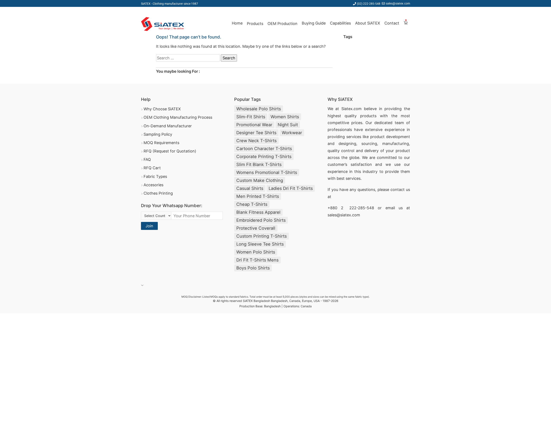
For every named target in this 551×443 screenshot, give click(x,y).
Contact (391, 23)
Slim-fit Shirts (250, 116)
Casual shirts (249, 188)
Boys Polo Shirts (253, 268)
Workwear (292, 132)
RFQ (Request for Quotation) (170, 151)
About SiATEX (367, 23)
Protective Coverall (255, 228)
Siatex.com (351, 108)
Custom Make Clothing (259, 180)
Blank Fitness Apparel (258, 212)
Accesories (153, 185)
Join (149, 226)
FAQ (147, 159)
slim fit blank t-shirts (259, 164)
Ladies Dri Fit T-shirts (291, 188)
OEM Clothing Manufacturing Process (178, 117)
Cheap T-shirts (251, 204)
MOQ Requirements (161, 142)
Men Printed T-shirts (257, 196)
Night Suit (288, 124)
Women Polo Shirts (255, 252)
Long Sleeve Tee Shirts (260, 244)
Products (255, 23)
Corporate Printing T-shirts (263, 156)
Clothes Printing (158, 193)
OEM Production (282, 23)
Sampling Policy (158, 134)
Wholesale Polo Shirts (258, 108)
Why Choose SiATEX (162, 109)
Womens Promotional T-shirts (266, 172)
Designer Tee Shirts (256, 132)
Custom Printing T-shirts (261, 236)
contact (397, 189)
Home (237, 23)
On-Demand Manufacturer (168, 126)
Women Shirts (285, 116)
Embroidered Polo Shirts (261, 220)
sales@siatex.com (398, 3)
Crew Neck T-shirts (256, 140)
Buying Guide (314, 23)
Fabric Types (155, 176)
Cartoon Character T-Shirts (264, 148)
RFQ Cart (152, 168)
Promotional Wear (254, 124)
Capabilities (340, 23)
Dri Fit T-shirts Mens (257, 260)
